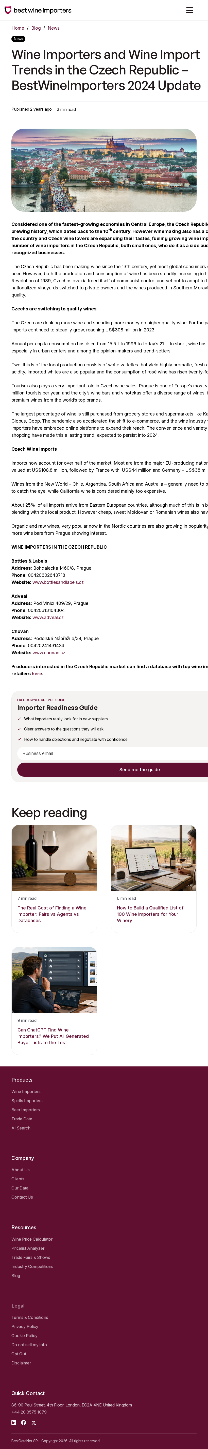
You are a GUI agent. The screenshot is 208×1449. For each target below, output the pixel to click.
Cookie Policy (24, 1335)
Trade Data (21, 1118)
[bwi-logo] (38, 10)
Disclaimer (21, 1362)
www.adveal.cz (48, 617)
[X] (33, 1422)
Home (17, 28)
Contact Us (22, 1197)
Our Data (19, 1187)
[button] (190, 10)
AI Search (20, 1127)
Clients (17, 1178)
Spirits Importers (27, 1100)
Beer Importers (25, 1109)
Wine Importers (26, 1091)
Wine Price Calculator (32, 1239)
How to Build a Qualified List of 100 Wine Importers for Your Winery (150, 914)
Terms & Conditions (29, 1317)
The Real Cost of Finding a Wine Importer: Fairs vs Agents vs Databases (52, 914)
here (37, 673)
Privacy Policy (24, 1326)
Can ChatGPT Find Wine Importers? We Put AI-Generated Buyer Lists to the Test (53, 1036)
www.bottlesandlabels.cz (58, 582)
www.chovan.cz (48, 652)
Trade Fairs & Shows (30, 1257)
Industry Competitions (32, 1266)
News (54, 28)
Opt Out (18, 1353)
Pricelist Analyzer (27, 1248)
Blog (36, 28)
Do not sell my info (29, 1344)
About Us (20, 1169)
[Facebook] (23, 1422)
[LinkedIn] (13, 1422)
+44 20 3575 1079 (29, 1412)
